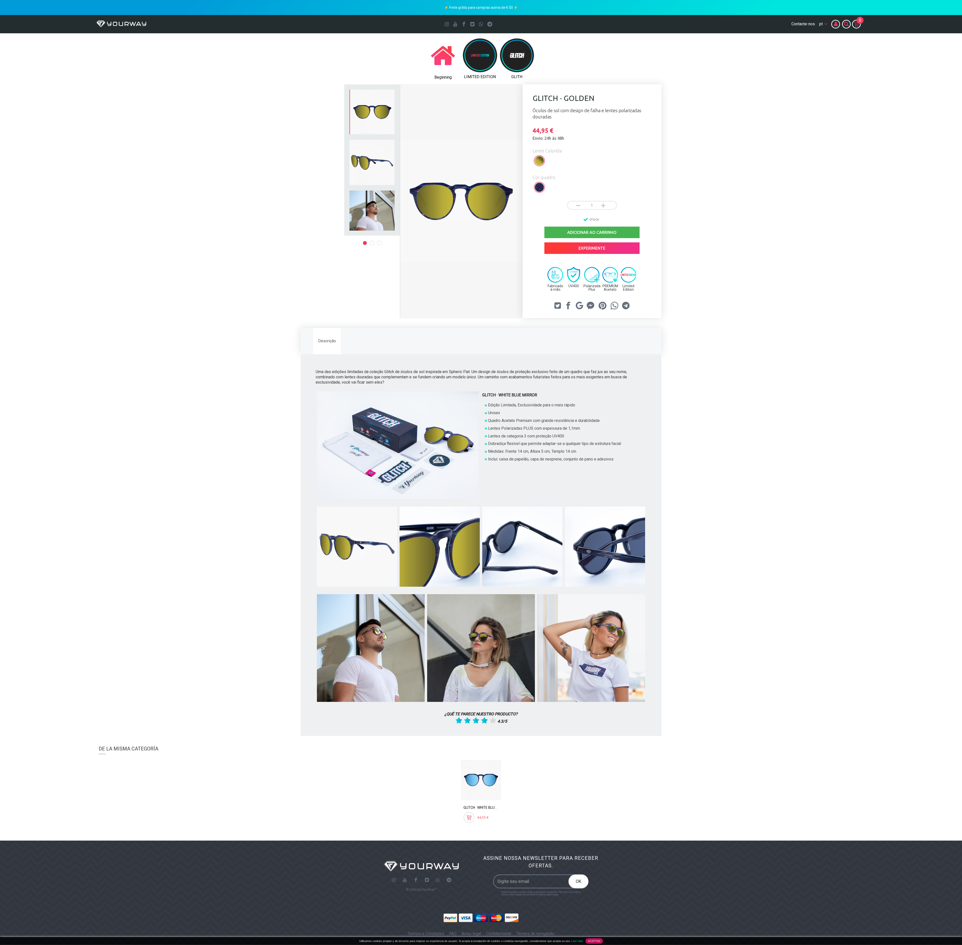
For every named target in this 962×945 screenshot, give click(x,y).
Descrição (327, 341)
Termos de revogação (535, 933)
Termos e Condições (426, 933)
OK (578, 881)
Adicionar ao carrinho (592, 232)
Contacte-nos (803, 24)
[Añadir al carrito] (468, 817)
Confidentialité (498, 933)
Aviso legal (471, 933)
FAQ (452, 933)
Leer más (577, 940)
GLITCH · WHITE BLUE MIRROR (486, 808)
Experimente (591, 248)
